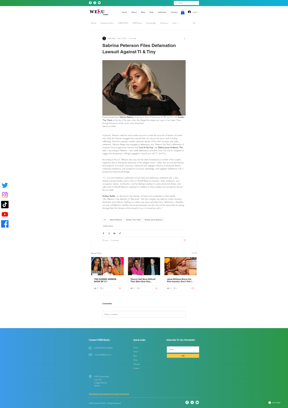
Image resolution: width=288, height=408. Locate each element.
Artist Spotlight (151, 23)
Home (135, 347)
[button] (183, 12)
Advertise (136, 364)
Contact (136, 368)
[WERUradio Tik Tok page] (5, 204)
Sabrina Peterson (116, 220)
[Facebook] (90, 2)
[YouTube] (99, 2)
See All (194, 253)
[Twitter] (5, 185)
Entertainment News (107, 23)
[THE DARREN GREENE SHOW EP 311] (107, 266)
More (174, 23)
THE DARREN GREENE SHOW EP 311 (105, 280)
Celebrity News (108, 226)
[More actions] (184, 38)
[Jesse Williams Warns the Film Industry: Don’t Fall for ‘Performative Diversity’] (180, 266)
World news (164, 23)
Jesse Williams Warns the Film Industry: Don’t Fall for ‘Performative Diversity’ (180, 280)
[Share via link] (120, 233)
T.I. (105, 220)
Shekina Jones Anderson (153, 220)
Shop (135, 360)
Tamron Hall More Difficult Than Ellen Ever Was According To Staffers (142, 280)
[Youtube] (5, 214)
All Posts (93, 23)
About (135, 351)
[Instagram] (94, 2)
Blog (135, 355)
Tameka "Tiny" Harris (133, 220)
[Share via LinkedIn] (114, 233)
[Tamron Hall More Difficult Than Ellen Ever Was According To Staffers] (144, 266)
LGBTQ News (137, 23)
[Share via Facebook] (103, 233)
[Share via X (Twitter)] (109, 233)
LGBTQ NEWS (123, 23)
